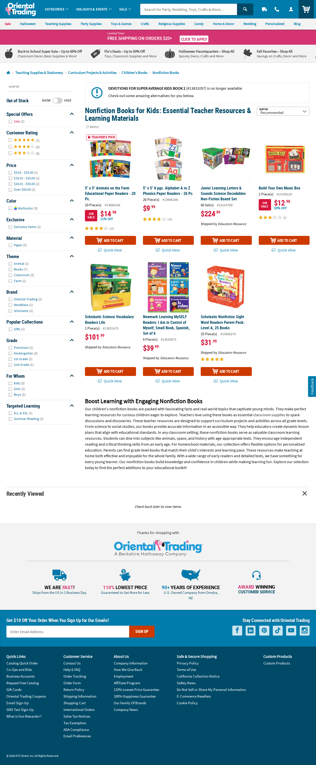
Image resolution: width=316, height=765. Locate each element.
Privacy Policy (188, 663)
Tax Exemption (74, 723)
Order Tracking (74, 676)
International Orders (79, 709)
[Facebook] (237, 630)
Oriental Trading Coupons (26, 696)
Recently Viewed (25, 493)
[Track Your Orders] (264, 9)
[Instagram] (305, 630)
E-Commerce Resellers (194, 696)
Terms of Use (186, 669)
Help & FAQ (71, 669)
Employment (123, 676)
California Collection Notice (198, 676)
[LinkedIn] (251, 630)
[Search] (245, 9)
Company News (126, 709)
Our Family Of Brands (130, 703)
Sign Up (141, 631)
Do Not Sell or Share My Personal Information (211, 689)
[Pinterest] (264, 630)
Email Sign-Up (17, 703)
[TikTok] (278, 630)
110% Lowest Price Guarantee (136, 689)
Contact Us (71, 663)
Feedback (312, 386)
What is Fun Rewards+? (23, 716)
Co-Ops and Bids (19, 669)
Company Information (131, 663)
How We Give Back (128, 669)
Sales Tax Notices (76, 716)
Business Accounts (20, 676)
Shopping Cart (74, 703)
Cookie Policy (187, 703)
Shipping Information (79, 696)
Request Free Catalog (22, 683)
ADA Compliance (76, 729)
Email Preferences (77, 736)
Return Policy (73, 689)
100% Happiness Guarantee (135, 696)
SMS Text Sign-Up (20, 709)
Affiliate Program (127, 683)
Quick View (112, 250)
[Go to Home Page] (8, 72)
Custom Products (276, 663)
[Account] (291, 9)
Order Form (72, 683)
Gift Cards (13, 689)
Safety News (186, 683)
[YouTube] (291, 630)
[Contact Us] (277, 9)
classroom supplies (269, 414)
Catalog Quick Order (22, 663)
